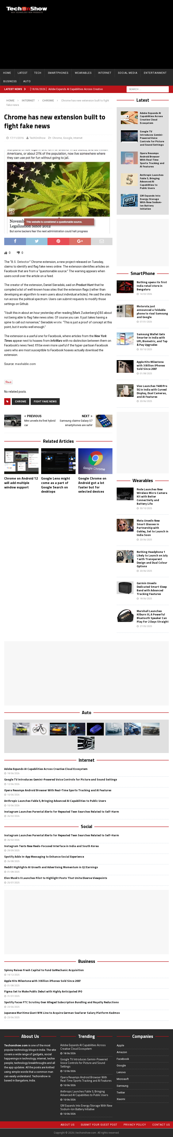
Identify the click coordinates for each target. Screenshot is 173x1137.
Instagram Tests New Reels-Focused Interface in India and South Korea (51, 846)
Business (10, 81)
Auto (27, 81)
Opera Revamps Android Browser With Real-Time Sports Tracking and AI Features (152, 159)
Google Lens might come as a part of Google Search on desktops (55, 485)
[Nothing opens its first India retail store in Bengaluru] (125, 286)
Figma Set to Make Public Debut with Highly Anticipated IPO (43, 991)
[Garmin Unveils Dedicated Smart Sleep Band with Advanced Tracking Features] (125, 587)
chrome (20, 401)
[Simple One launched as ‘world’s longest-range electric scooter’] (76, 729)
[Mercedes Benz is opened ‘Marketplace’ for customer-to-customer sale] (86, 743)
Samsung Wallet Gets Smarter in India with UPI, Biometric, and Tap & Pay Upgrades (152, 339)
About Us (67, 1124)
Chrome (57, 137)
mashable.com (25, 364)
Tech (37, 72)
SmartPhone (143, 273)
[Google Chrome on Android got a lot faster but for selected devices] (95, 461)
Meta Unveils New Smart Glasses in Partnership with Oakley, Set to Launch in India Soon (152, 527)
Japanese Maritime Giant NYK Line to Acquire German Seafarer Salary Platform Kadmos (62, 1013)
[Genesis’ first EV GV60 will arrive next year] (21, 729)
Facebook (123, 1058)
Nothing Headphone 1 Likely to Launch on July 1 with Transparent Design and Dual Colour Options (152, 559)
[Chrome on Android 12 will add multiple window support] (21, 461)
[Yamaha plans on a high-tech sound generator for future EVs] (95, 729)
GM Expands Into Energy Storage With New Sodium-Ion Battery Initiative (151, 202)
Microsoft (123, 1079)
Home (7, 72)
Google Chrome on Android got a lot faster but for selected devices (92, 485)
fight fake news (45, 401)
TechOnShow (38, 137)
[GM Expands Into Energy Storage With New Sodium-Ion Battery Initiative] (129, 200)
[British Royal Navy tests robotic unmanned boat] (58, 729)
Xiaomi (121, 1099)
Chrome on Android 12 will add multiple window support (21, 483)
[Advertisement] (118, 33)
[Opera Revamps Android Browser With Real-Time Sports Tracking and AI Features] (129, 158)
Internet (104, 72)
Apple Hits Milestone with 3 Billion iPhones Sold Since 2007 (151, 365)
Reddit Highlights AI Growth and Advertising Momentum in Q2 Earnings (51, 867)
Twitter (121, 1092)
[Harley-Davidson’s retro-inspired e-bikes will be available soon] (39, 729)
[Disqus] (58, 552)
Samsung (122, 1085)
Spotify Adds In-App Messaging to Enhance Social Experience (44, 856)
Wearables (83, 72)
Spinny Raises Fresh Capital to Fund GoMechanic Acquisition (44, 970)
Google (67, 137)
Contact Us (161, 1124)
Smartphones (58, 72)
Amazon (122, 1052)
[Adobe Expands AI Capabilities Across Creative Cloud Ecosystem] (129, 117)
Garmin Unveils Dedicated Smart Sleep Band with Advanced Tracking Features (152, 588)
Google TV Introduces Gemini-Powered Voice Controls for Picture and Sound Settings (152, 137)
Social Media (127, 72)
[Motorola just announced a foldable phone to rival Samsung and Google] (125, 311)
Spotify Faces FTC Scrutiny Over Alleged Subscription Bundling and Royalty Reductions (61, 1002)
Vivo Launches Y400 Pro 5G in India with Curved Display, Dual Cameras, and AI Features (152, 391)
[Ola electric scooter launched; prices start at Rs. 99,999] (132, 729)
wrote (58, 322)
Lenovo (121, 1072)
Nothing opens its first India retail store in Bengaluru (152, 285)
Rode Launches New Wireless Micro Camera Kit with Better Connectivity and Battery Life (152, 496)
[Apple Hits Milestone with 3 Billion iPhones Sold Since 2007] (125, 366)
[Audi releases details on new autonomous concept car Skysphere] (151, 729)
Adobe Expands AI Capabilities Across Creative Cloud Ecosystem (151, 118)
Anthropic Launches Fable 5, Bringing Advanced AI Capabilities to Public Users (152, 181)
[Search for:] (148, 89)
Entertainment (155, 72)
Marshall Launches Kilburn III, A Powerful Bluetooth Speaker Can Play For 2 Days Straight (153, 616)
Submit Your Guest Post (99, 1124)
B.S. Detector (20, 262)
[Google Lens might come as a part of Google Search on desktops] (58, 461)
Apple (120, 1045)
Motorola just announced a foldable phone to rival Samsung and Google (152, 311)
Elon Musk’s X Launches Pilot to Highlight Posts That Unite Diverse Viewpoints (55, 878)
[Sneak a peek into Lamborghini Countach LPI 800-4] (113, 729)
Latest (23, 72)
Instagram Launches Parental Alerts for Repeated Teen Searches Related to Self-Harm (61, 811)
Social (86, 826)
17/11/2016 (17, 137)
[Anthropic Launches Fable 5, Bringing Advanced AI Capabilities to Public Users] (129, 179)
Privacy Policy (135, 1124)
